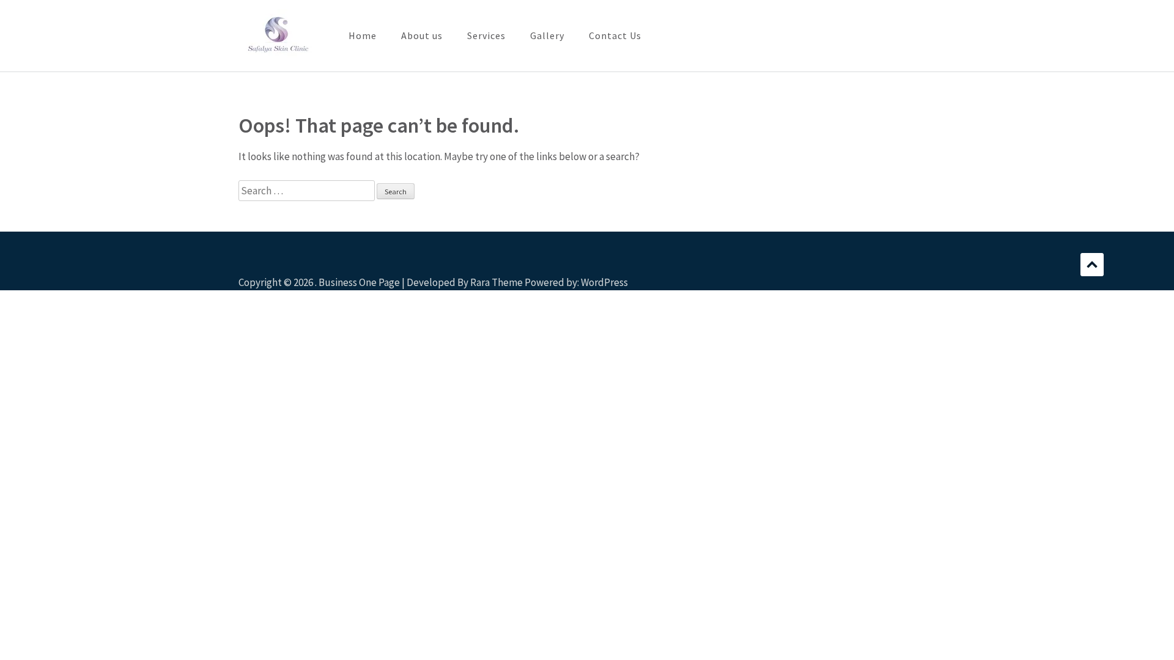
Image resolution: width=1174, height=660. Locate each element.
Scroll (1092, 264)
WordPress (604, 282)
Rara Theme (496, 282)
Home (363, 35)
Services (486, 35)
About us (422, 35)
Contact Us (615, 35)
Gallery (547, 35)
